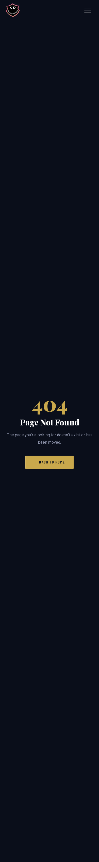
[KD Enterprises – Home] (13, 10)
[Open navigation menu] (87, 10)
